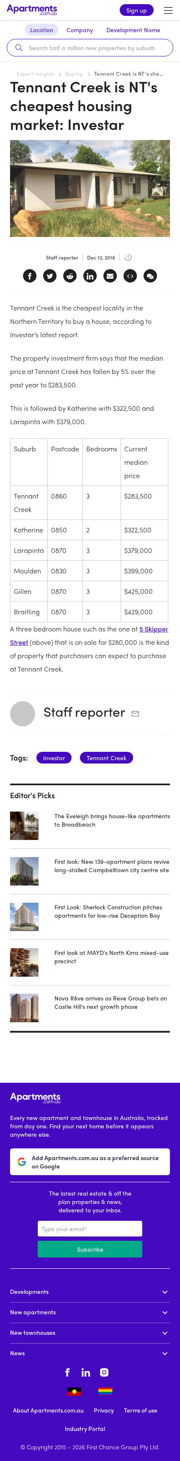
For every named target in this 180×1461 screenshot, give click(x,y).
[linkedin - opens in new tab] (86, 1371)
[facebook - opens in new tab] (67, 1371)
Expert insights (35, 73)
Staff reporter (84, 711)
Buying (74, 73)
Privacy (104, 1410)
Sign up (136, 10)
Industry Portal (85, 1428)
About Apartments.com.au (48, 1410)
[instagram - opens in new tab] (104, 1371)
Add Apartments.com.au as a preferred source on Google (95, 1161)
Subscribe (90, 1249)
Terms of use (140, 1410)
